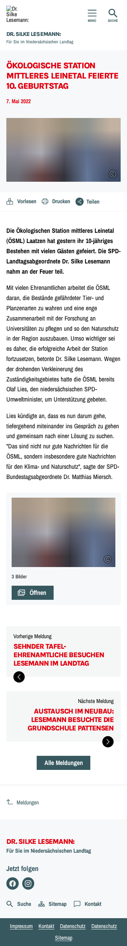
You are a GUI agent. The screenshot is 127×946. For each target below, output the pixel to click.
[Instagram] (28, 883)
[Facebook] (12, 883)
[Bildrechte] (113, 174)
